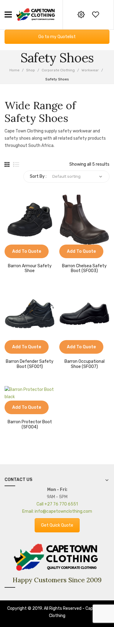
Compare (9, 255)
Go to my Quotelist (57, 36)
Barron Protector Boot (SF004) (30, 425)
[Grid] (7, 164)
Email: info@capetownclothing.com (57, 511)
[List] (16, 164)
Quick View (18, 255)
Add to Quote (26, 251)
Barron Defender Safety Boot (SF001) (30, 364)
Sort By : (38, 176)
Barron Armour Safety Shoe (30, 269)
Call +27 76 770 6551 (57, 504)
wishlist (95, 14)
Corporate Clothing (58, 70)
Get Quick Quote (57, 525)
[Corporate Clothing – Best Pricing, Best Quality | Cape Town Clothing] (36, 14)
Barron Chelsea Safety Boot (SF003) (84, 269)
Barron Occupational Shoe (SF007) (84, 364)
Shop (30, 70)
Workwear (90, 70)
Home (14, 70)
